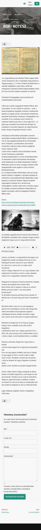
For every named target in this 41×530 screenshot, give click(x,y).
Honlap (6, 447)
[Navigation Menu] (36, 3)
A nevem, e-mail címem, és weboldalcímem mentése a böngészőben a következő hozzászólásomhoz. (19, 489)
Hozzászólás (9, 456)
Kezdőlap (6, 19)
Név (5, 429)
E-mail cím (8, 438)
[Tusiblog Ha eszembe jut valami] (11, 3)
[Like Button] (4, 44)
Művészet (18, 14)
